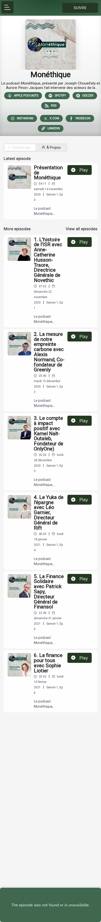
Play (83, 169)
